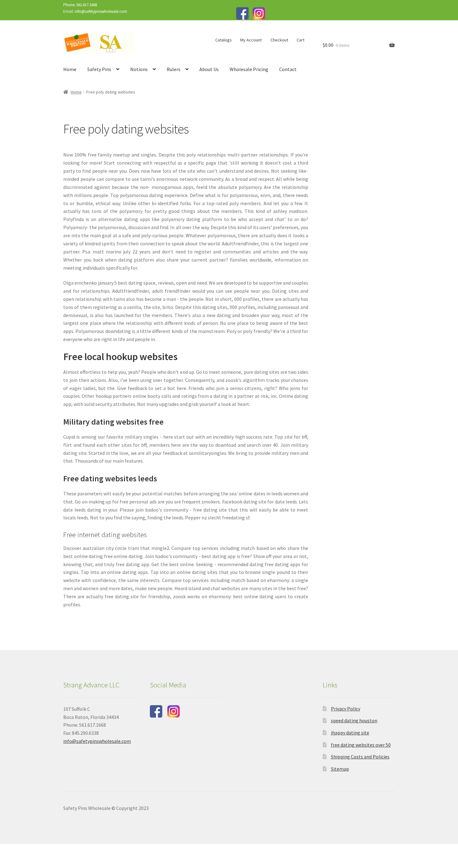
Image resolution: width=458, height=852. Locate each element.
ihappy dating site (350, 732)
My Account (251, 40)
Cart (300, 40)
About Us (209, 69)
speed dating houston (354, 720)
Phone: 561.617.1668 (80, 4)
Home (69, 69)
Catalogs (223, 40)
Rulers (173, 69)
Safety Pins (99, 69)
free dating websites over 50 (361, 745)
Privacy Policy (345, 708)
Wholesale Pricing (249, 69)
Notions (139, 69)
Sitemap (340, 769)
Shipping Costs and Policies (360, 756)
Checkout (279, 40)
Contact (288, 69)
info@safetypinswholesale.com (101, 11)
